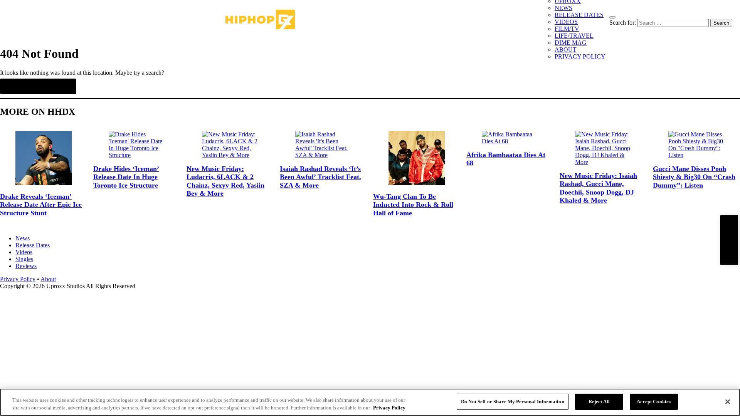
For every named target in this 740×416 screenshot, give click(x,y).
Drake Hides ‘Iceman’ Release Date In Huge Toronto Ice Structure (126, 177)
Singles (24, 259)
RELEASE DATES (579, 15)
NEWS (563, 8)
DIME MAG (571, 42)
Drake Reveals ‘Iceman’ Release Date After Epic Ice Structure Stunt (41, 205)
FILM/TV (567, 28)
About (48, 279)
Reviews (26, 266)
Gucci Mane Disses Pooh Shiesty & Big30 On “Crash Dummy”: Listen (694, 177)
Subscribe (729, 240)
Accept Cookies (654, 401)
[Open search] (612, 17)
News (22, 238)
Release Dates (32, 245)
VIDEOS (566, 21)
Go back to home (38, 86)
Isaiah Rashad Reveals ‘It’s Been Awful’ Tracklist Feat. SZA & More (320, 177)
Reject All (599, 401)
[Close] (727, 401)
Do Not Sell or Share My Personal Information (512, 401)
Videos (23, 252)
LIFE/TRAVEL (574, 35)
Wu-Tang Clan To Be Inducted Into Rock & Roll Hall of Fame (413, 205)
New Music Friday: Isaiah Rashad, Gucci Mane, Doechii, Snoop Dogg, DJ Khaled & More (598, 188)
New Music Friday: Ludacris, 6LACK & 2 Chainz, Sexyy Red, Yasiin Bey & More (225, 181)
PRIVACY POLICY (580, 56)
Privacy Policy (17, 279)
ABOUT (566, 49)
